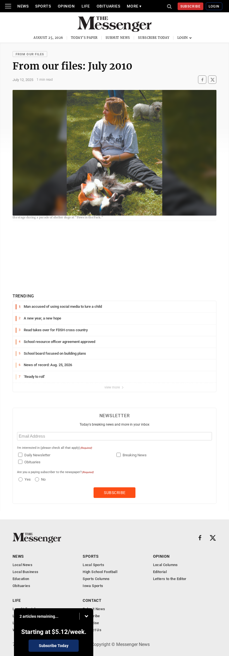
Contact (92, 600)
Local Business (25, 572)
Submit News (118, 38)
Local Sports (93, 565)
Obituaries (108, 6)
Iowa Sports (93, 586)
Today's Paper (84, 38)
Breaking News (135, 455)
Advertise (91, 623)
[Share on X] (212, 80)
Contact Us (92, 630)
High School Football (100, 572)
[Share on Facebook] (202, 80)
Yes (27, 479)
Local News (22, 565)
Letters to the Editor (170, 579)
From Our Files (30, 54)
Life (86, 6)
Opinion (66, 6)
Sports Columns (96, 579)
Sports (43, 6)
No (43, 479)
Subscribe (190, 6)
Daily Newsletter (37, 455)
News (22, 6)
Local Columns (165, 565)
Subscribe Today (154, 38)
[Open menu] (8, 6)
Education (21, 579)
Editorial (160, 572)
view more (112, 387)
